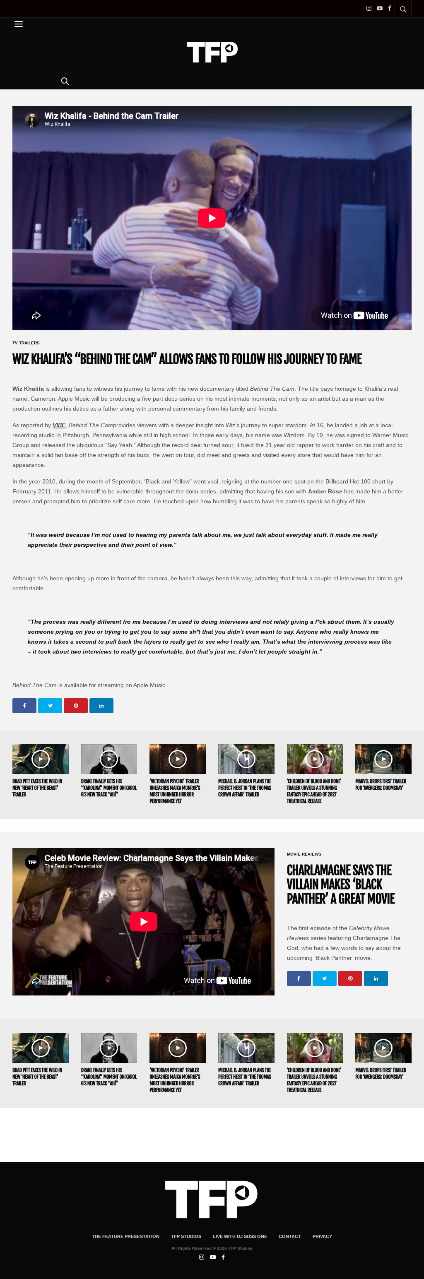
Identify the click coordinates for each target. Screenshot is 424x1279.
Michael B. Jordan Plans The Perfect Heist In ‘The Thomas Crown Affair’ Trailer (244, 788)
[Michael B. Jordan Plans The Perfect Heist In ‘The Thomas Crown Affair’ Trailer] (246, 759)
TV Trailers (26, 343)
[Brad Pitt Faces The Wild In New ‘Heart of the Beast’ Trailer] (40, 759)
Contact (290, 1236)
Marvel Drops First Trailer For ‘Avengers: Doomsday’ (380, 784)
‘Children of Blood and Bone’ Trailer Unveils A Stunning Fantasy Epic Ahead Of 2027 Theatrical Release (314, 791)
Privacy (322, 1236)
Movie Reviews (304, 854)
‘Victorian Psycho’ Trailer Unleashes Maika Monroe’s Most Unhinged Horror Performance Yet (174, 791)
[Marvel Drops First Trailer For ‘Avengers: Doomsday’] (383, 759)
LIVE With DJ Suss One (240, 1236)
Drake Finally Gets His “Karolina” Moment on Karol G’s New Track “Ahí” (109, 788)
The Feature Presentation (125, 1236)
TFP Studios (186, 1236)
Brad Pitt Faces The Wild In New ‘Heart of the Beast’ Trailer (37, 788)
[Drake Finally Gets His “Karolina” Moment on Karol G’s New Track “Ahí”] (109, 759)
